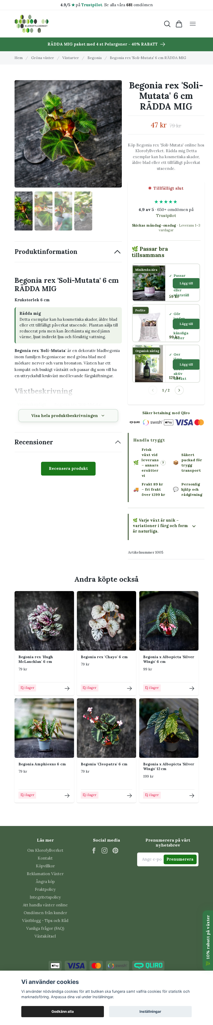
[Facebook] (94, 851)
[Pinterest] (115, 851)
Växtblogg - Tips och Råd (45, 920)
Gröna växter (42, 57)
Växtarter (70, 57)
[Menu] (193, 24)
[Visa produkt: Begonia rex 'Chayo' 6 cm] (129, 688)
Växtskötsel (45, 936)
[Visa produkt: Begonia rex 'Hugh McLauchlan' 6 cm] (67, 688)
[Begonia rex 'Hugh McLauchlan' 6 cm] (44, 621)
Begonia (95, 57)
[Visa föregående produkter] (152, 390)
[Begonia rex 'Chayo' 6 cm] (106, 621)
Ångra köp (45, 881)
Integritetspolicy (45, 897)
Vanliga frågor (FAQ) (45, 928)
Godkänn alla (62, 1011)
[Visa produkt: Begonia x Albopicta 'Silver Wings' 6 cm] (192, 688)
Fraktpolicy (45, 889)
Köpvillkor (45, 865)
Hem (19, 57)
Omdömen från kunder (45, 912)
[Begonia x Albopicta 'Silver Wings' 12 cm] (169, 728)
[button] (59, 184)
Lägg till (186, 283)
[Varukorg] (179, 24)
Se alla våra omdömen (128, 4)
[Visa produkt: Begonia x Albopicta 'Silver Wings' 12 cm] (192, 796)
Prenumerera (180, 859)
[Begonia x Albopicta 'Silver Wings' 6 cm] (169, 621)
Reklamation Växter (45, 873)
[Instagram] (105, 851)
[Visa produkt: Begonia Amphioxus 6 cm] (67, 796)
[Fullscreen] (68, 134)
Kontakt (45, 858)
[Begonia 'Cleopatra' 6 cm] (106, 728)
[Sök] (167, 24)
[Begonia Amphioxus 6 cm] (44, 728)
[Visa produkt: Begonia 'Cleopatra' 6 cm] (129, 796)
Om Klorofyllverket (45, 850)
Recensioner (34, 442)
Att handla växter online (45, 904)
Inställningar (150, 1011)
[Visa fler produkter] (179, 390)
